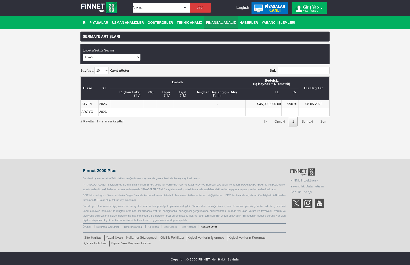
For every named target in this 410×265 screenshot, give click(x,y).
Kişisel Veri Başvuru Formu (131, 243)
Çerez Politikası (95, 243)
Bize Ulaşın (170, 226)
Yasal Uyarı (114, 237)
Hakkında (153, 226)
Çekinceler (135, 178)
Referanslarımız (133, 226)
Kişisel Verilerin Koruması (247, 237)
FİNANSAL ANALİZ (221, 22)
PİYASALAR (98, 22)
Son (323, 121)
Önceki (280, 121)
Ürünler (87, 226)
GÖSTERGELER (160, 22)
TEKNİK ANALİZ (189, 22)
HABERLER (249, 22)
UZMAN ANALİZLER (128, 22)
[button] (161, 8)
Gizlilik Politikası (172, 237)
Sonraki (307, 121)
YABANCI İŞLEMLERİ (278, 22)
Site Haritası (189, 226)
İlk (265, 121)
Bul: (273, 70)
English (242, 7)
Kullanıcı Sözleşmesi (141, 237)
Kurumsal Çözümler (107, 226)
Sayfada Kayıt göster (104, 70)
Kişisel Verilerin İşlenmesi (206, 237)
